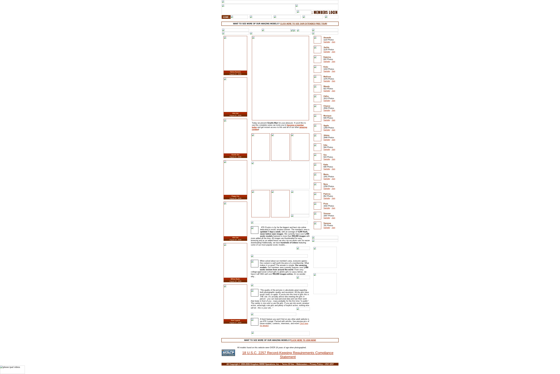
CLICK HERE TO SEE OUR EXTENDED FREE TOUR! (303, 24)
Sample (326, 42)
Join (333, 42)
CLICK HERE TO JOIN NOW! (303, 340)
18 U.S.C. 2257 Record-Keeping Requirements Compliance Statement (287, 355)
